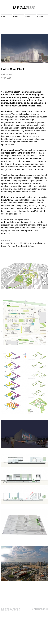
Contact (40, 17)
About (27, 17)
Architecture (6, 74)
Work (15, 17)
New (3, 17)
